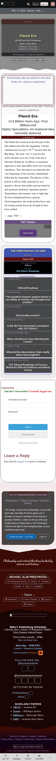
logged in (22, 461)
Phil (13, 11)
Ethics (28, 265)
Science (31, 11)
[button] (28, 4)
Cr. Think (21, 11)
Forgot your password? (28, 443)
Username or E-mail (18, 400)
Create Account (28, 434)
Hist (38, 11)
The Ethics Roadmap (27, 271)
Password (13, 412)
